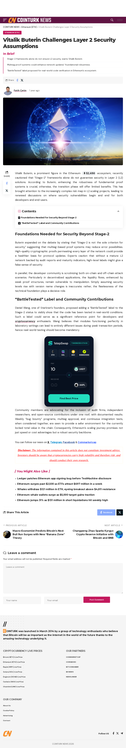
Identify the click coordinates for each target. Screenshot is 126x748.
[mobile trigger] (5, 20)
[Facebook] (113, 733)
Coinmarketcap (87, 442)
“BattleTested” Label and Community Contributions (50, 223)
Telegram (56, 442)
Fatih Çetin (20, 90)
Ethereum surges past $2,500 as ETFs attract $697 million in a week (59, 483)
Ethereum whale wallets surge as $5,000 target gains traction (55, 494)
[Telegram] (122, 733)
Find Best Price (69, 398)
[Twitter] (117, 733)
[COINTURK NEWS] (30, 20)
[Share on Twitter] (22, 80)
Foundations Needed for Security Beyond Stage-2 (49, 217)
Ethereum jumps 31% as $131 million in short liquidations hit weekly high (62, 500)
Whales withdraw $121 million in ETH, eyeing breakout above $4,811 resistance (66, 489)
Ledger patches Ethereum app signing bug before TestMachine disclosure (64, 478)
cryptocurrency (25, 321)
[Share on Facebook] (17, 80)
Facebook (69, 442)
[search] (112, 20)
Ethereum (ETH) (12, 33)
